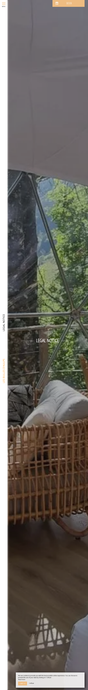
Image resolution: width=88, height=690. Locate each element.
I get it (23, 683)
